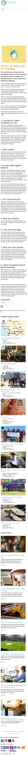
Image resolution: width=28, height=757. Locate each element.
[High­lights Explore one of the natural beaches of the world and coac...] (13, 487)
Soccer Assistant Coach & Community (11, 497)
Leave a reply (10, 302)
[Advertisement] (14, 25)
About (3, 731)
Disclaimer (7, 731)
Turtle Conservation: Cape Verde (10, 523)
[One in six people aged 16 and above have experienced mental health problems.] (13, 708)
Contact (17, 733)
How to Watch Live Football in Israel (12, 654)
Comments (3, 302)
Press (14, 733)
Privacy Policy (13, 731)
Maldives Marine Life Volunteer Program (12, 444)
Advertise (10, 733)
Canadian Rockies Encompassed (10, 338)
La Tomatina (4, 417)
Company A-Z (23, 731)
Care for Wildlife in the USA (8, 364)
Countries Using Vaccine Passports (12, 622)
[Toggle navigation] (2, 9)
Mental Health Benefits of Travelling (12, 719)
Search (18, 731)
